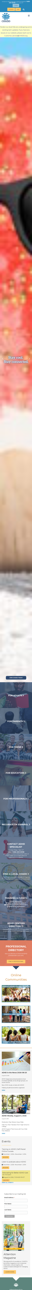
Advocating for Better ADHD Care (15, 1173)
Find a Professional (16, 961)
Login (16, 5)
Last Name (7, 1210)
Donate (11, 9)
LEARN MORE (9, 1272)
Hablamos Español (21, 1)
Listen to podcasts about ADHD (14, 1162)
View (3, 1090)
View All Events (7, 1182)
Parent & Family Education (16, 903)
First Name (7, 1203)
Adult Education (15, 901)
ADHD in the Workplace (16, 906)
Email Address (9, 1198)
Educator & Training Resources (16, 905)
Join (18, 9)
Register (5, 1157)
